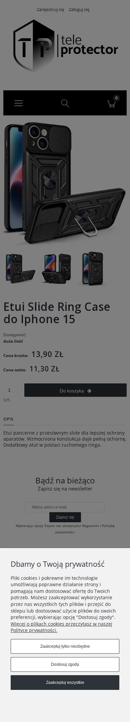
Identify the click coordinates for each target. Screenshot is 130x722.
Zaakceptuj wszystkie (65, 682)
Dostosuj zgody (65, 664)
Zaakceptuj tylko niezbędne (65, 646)
